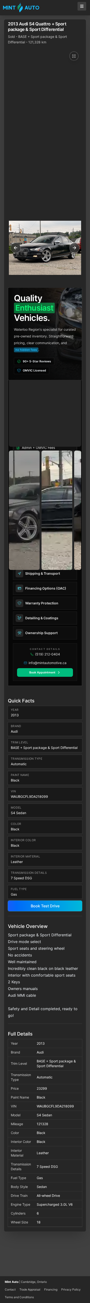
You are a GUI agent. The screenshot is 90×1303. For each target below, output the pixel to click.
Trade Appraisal (29, 1289)
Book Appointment (42, 672)
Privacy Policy (71, 1289)
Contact (10, 1289)
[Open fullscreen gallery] (74, 56)
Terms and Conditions (19, 1297)
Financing (50, 1289)
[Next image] (73, 248)
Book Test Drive (45, 905)
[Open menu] (82, 6)
